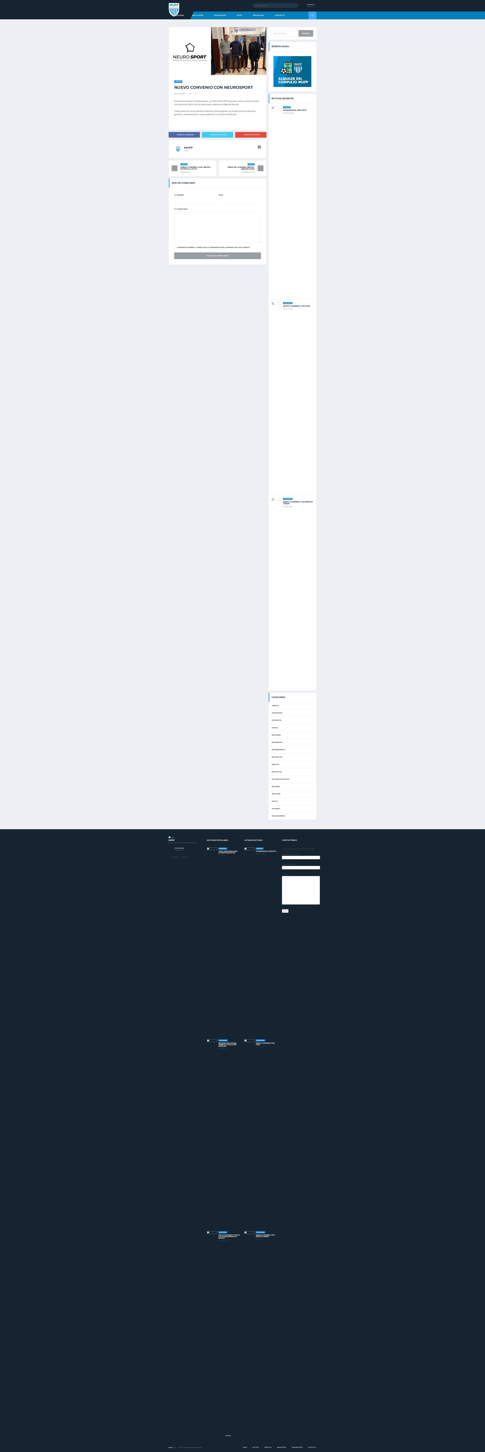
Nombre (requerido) (291, 854)
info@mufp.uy (311, 6)
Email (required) (289, 864)
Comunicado (277, 713)
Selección (276, 794)
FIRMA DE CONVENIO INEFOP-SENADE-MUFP (241, 168)
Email (221, 195)
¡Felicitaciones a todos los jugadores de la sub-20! (229, 1236)
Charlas (275, 705)
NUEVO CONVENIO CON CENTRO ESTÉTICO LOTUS (195, 168)
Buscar (306, 33)
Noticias (180, 15)
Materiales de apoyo (281, 779)
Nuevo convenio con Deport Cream (298, 503)
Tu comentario (181, 209)
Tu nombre (179, 195)
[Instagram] (302, 15)
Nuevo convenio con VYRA (296, 306)
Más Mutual (258, 15)
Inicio (245, 1447)
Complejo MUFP (297, 1447)
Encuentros (277, 742)
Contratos (276, 720)
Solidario (276, 808)
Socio (239, 15)
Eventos (275, 764)
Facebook (174, 857)
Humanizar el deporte (294, 110)
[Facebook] (293, 15)
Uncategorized (278, 816)
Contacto (280, 15)
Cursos (275, 728)
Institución (197, 15)
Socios (275, 801)
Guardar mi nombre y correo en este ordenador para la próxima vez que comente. (213, 247)
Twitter (184, 857)
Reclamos (276, 786)
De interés (276, 735)
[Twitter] (298, 15)
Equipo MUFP (220, 15)
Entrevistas (277, 757)
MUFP (170, 1447)
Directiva (268, 1447)
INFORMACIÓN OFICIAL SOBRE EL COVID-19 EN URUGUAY (227, 1044)
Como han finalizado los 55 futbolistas (228, 852)
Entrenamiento (278, 750)
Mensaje (285, 874)
